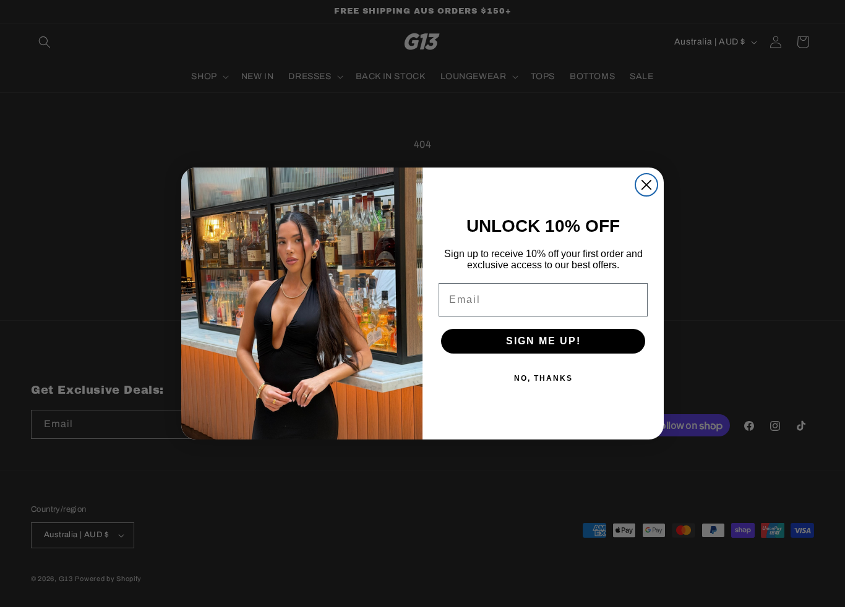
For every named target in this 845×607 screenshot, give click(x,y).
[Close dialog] (646, 185)
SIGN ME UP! (543, 341)
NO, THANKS (543, 378)
